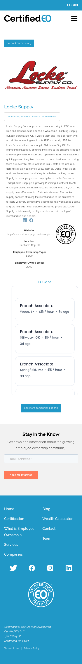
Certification (14, 519)
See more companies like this (41, 408)
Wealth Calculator (57, 519)
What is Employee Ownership (19, 532)
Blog (46, 509)
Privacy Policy (31, 648)
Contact (49, 529)
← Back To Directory (19, 43)
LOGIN (72, 5)
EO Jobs (44, 282)
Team (46, 538)
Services (11, 544)
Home (9, 509)
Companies (13, 554)
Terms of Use (11, 648)
